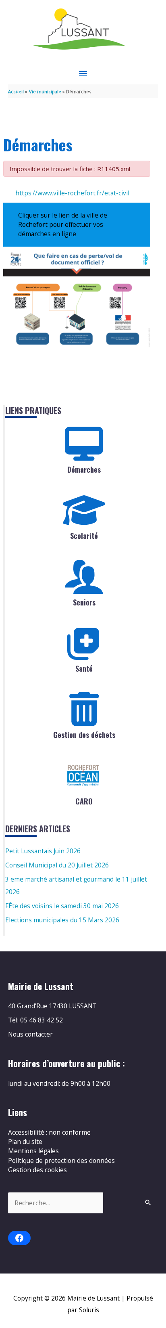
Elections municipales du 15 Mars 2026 (62, 919)
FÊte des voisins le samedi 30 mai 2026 (62, 905)
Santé (84, 668)
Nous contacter (30, 1034)
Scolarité (84, 535)
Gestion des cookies (37, 1169)
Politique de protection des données (61, 1160)
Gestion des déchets (84, 734)
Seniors (84, 602)
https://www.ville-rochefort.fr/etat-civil (72, 193)
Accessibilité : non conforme (49, 1132)
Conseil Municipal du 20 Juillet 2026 (57, 865)
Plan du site (25, 1141)
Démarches (84, 469)
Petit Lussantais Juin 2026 (43, 850)
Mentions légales (33, 1150)
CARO (84, 801)
